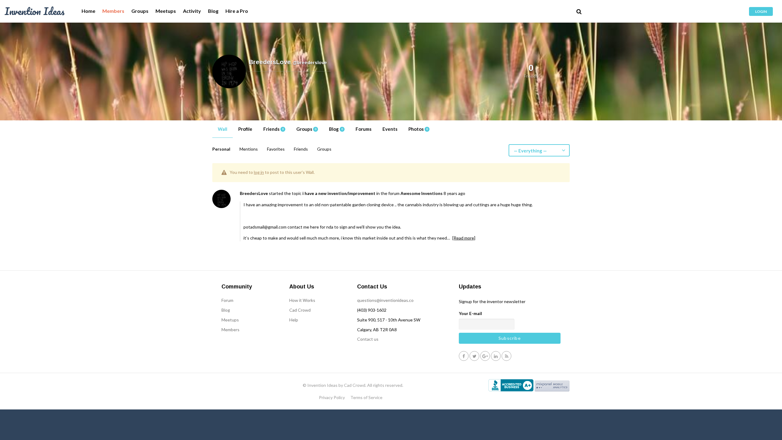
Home (88, 11)
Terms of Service (366, 397)
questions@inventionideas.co (385, 300)
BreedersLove (254, 193)
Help (293, 319)
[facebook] (464, 355)
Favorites (276, 149)
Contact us (367, 339)
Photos (418, 129)
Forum (227, 300)
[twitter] (474, 355)
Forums (363, 129)
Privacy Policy (332, 397)
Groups (139, 11)
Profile (245, 129)
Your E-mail (470, 313)
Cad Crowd (300, 310)
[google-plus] (485, 355)
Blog (213, 11)
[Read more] (463, 237)
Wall (222, 129)
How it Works (302, 300)
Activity (192, 11)
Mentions (248, 149)
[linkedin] (496, 355)
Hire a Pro (236, 11)
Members (113, 11)
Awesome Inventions (421, 193)
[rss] (506, 355)
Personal (221, 149)
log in (259, 172)
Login (761, 11)
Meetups (165, 11)
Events (389, 129)
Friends (273, 129)
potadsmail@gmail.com (265, 226)
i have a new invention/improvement (338, 193)
